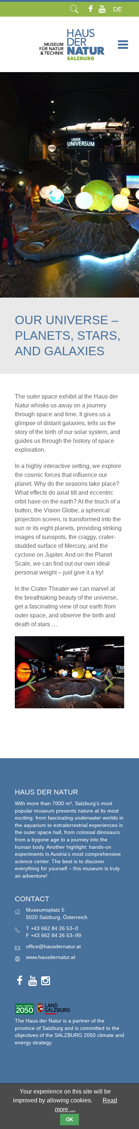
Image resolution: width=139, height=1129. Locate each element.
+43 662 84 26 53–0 (54, 928)
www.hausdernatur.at (50, 957)
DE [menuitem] (117, 9)
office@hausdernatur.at (53, 946)
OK (69, 1119)
